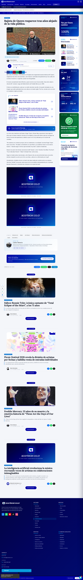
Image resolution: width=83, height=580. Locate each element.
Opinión (40, 4)
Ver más (73, 109)
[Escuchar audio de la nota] (9, 66)
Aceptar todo (78, 578)
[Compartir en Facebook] (2, 285)
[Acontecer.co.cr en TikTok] (13, 514)
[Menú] (81, 1)
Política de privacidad (30, 578)
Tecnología (27, 4)
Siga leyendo (31, 274)
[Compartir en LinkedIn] (2, 295)
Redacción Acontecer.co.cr (15, 483)
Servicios (49, 4)
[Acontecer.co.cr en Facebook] (3, 514)
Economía (17, 4)
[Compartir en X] (2, 288)
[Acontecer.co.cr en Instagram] (16, 514)
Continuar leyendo (30, 318)
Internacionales (10, 4)
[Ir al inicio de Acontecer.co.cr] (11, 503)
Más (44, 4)
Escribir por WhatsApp (48, 258)
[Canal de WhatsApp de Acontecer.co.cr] (6, 514)
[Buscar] (78, 1)
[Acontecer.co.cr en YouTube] (10, 514)
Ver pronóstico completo (72, 88)
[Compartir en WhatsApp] (2, 291)
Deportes (22, 4)
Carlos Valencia (13, 60)
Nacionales (4, 4)
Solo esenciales (70, 578)
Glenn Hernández (13, 368)
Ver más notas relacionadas (30, 122)
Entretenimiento (34, 4)
